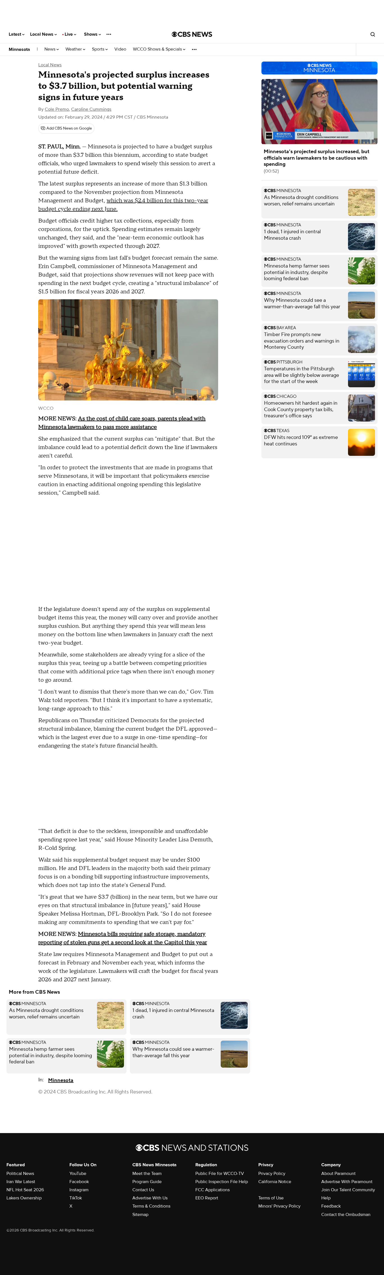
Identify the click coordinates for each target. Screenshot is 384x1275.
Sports (98, 49)
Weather (74, 49)
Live (69, 34)
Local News (42, 34)
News (50, 49)
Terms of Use (271, 1198)
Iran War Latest (20, 1181)
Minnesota (19, 49)
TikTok (75, 1198)
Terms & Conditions (151, 1206)
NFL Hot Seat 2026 (25, 1190)
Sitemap (140, 1214)
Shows (91, 34)
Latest (15, 34)
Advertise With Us (150, 1198)
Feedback (331, 1206)
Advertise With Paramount (346, 1181)
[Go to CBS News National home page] (192, 34)
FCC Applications (212, 1190)
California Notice (274, 1181)
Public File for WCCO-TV (219, 1173)
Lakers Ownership (24, 1198)
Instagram (79, 1190)
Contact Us (143, 1190)
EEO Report (206, 1198)
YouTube (77, 1173)
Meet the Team (147, 1173)
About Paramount (338, 1173)
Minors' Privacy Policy (279, 1206)
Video (120, 49)
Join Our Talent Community (348, 1190)
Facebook (79, 1181)
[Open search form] (372, 34)
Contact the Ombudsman (346, 1214)
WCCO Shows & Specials (158, 49)
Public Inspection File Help (221, 1181)
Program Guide (147, 1181)
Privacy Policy (271, 1173)
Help (326, 1198)
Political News (20, 1173)
